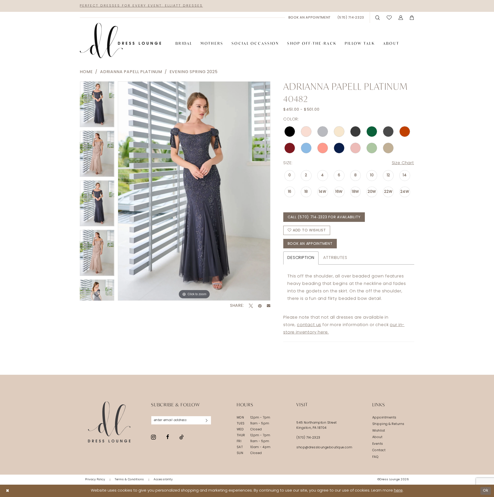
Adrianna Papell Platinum (131, 72)
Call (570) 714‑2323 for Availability (324, 217)
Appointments (384, 417)
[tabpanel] (97, 106)
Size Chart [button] (403, 163)
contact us (309, 325)
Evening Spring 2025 (194, 72)
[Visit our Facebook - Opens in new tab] (167, 436)
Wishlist (378, 430)
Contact (378, 450)
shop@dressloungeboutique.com (324, 447)
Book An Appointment (310, 244)
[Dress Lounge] (109, 422)
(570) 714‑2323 (308, 437)
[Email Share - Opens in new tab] (268, 306)
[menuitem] (309, 17)
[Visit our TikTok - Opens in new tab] (181, 437)
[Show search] (377, 17)
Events (377, 444)
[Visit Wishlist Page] (389, 17)
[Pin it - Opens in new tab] (260, 306)
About (377, 437)
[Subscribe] (206, 420)
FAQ (375, 457)
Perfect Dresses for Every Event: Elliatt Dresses (141, 5)
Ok (485, 491)
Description (300, 258)
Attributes (335, 258)
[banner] (120, 40)
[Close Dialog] (7, 490)
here (398, 491)
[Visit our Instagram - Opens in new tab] (153, 437)
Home (86, 72)
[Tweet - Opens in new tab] (251, 306)
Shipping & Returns (388, 424)
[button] (401, 17)
